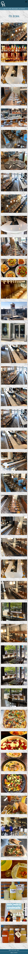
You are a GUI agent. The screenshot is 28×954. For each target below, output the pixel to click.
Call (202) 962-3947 (14, 950)
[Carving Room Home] (3, 3)
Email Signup (14, 952)
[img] (14, 32)
